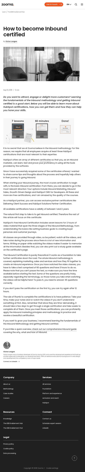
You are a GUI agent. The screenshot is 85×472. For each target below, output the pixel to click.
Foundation (46, 389)
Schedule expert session (51, 423)
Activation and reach (50, 398)
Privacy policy (8, 444)
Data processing (9, 453)
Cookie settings (52, 468)
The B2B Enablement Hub (13, 423)
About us (6, 384)
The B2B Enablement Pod (13, 428)
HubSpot (45, 403)
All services (46, 384)
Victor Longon (11, 41)
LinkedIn (45, 428)
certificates (45, 159)
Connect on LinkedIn (10, 361)
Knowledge (7, 419)
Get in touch (51, 4)
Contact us (46, 419)
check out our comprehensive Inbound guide (54, 329)
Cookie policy (8, 449)
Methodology (8, 389)
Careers (6, 398)
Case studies (8, 393)
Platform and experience (52, 393)
